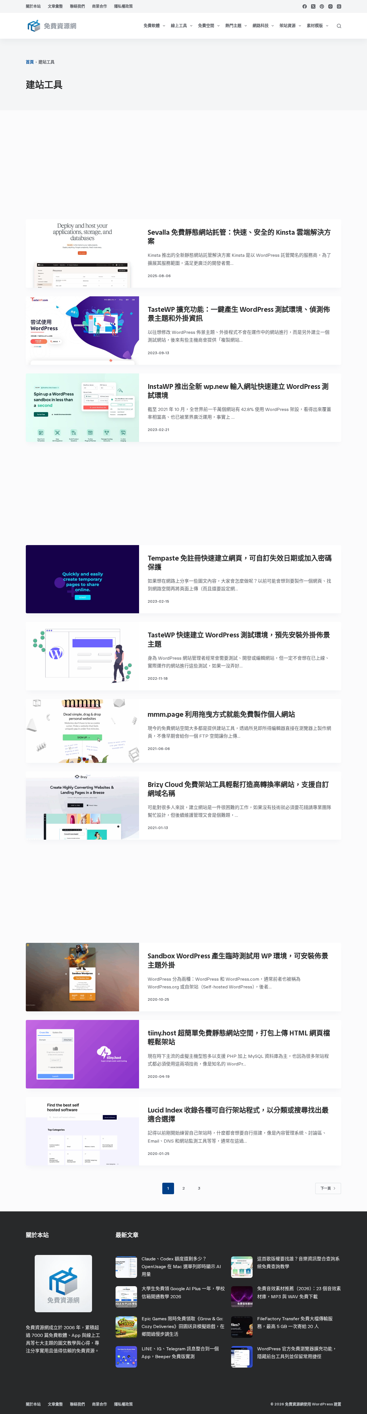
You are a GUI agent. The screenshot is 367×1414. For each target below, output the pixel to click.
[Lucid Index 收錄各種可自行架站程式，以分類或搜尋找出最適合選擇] (82, 1131)
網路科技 (261, 25)
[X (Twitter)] (313, 6)
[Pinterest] (322, 6)
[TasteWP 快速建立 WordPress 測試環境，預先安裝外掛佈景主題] (82, 656)
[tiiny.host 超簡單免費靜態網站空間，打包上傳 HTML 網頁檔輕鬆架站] (82, 1054)
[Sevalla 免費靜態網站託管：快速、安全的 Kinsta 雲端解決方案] (82, 253)
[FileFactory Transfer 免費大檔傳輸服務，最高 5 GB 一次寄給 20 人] (242, 1327)
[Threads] (339, 6)
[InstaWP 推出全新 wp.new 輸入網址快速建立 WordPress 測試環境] (82, 407)
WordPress (322, 1404)
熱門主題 (233, 25)
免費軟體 (152, 25)
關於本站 (33, 6)
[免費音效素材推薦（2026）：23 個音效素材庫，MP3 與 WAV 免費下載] (242, 1297)
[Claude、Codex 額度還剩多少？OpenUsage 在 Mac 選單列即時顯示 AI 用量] (126, 1267)
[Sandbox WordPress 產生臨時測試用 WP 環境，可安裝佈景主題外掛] (82, 977)
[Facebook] (304, 6)
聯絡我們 (77, 6)
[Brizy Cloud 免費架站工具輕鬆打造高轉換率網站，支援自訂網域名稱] (82, 805)
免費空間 (206, 25)
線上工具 (179, 25)
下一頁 (326, 1188)
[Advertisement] (183, 168)
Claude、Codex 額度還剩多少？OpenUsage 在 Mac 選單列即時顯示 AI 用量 (181, 1266)
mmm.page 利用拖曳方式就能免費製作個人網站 (221, 714)
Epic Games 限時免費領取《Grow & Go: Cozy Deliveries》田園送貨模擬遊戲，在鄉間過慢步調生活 (183, 1326)
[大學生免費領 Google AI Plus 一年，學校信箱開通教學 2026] (126, 1297)
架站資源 (288, 25)
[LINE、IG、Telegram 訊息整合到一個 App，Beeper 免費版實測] (126, 1357)
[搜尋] (339, 26)
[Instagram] (330, 6)
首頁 (30, 62)
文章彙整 (55, 6)
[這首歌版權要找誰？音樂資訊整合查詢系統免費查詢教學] (242, 1267)
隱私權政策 (123, 6)
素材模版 (315, 25)
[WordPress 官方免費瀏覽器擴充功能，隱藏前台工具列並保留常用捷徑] (242, 1357)
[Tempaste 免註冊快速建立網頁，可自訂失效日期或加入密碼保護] (82, 579)
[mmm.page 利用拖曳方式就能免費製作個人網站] (82, 731)
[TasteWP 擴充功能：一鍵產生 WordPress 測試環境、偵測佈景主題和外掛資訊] (82, 330)
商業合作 (99, 6)
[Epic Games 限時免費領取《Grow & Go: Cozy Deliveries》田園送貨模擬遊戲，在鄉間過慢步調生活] (126, 1327)
